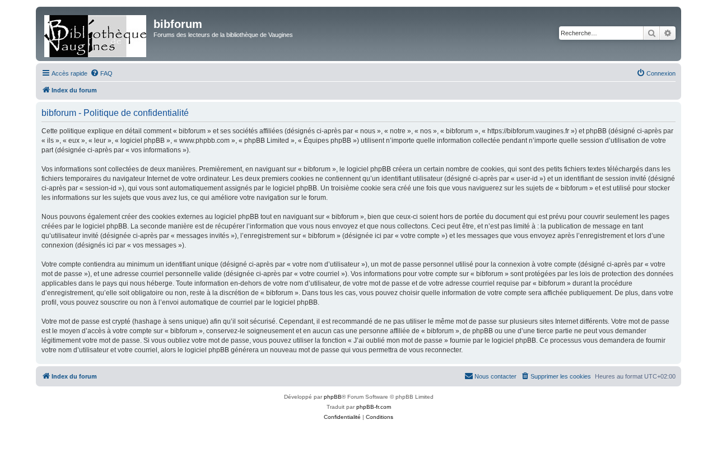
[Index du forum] (96, 34)
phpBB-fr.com (373, 407)
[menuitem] (101, 73)
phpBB (333, 397)
